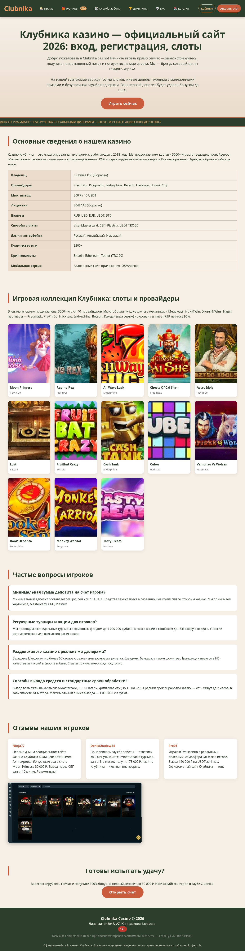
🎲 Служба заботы (108, 8)
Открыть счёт (229, 8)
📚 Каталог (181, 8)
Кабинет (207, 8)
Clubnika (18, 8)
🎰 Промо (46, 8)
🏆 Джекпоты (138, 8)
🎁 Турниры (73, 8)
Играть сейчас (122, 103)
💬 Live (161, 8)
